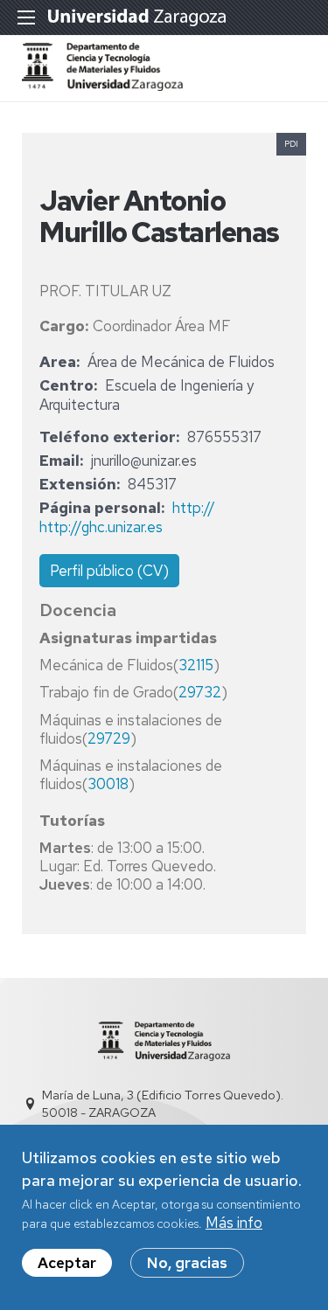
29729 (108, 738)
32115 (195, 665)
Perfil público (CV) (109, 570)
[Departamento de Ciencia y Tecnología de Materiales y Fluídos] (102, 85)
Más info (234, 1222)
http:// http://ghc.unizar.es (127, 517)
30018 (108, 784)
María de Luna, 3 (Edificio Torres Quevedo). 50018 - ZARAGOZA (162, 1103)
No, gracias (187, 1262)
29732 (199, 692)
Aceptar (67, 1262)
